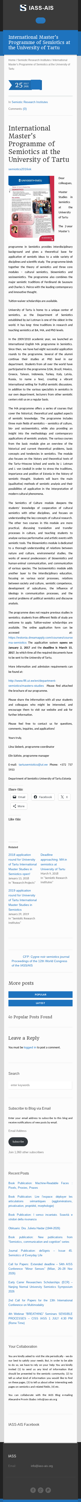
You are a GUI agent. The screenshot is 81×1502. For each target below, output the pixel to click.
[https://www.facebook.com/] (33, 1490)
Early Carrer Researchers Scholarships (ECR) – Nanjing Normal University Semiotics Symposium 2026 (40, 1287)
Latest (40, 1003)
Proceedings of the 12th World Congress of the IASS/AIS (39, 963)
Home (12, 60)
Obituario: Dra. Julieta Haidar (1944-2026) (34, 1228)
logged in (30, 1047)
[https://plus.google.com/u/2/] (40, 1490)
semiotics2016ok (19, 169)
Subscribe (18, 1141)
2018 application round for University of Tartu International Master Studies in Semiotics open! (22, 864)
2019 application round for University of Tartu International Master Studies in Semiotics (22, 900)
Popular (40, 994)
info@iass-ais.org (42, 1466)
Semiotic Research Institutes (34, 60)
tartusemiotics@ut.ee (33, 764)
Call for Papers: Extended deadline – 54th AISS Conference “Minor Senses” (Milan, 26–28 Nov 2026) (40, 1269)
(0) (25, 108)
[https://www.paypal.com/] (48, 1490)
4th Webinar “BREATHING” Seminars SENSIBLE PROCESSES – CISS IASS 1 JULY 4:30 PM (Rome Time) (40, 1318)
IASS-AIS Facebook (23, 1424)
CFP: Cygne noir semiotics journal (46, 956)
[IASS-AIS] (40, 8)
